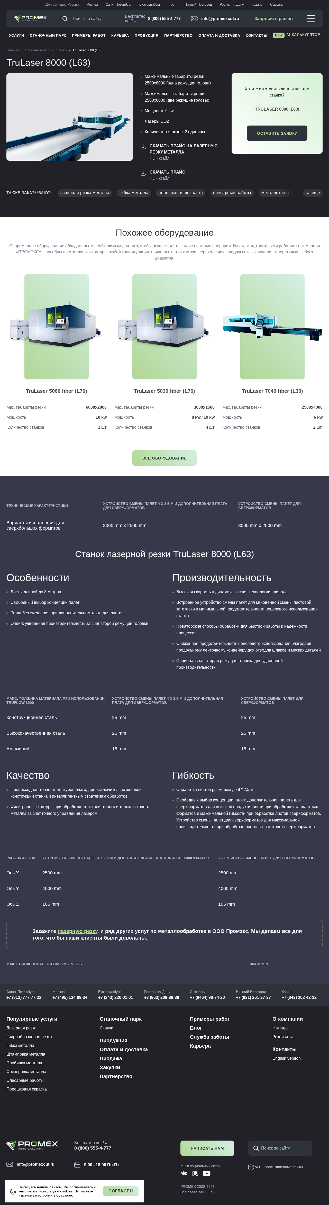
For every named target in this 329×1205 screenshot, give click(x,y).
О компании (287, 1019)
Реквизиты (282, 1037)
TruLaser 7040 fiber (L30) (272, 391)
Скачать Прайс (167, 172)
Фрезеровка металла (26, 1071)
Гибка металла (20, 1045)
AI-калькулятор (297, 35)
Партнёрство (178, 35)
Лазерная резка (21, 1028)
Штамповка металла (25, 1054)
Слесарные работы (25, 1080)
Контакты (256, 35)
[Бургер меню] (311, 18)
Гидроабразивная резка (29, 1037)
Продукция (146, 35)
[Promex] (30, 18)
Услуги (16, 35)
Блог (196, 1028)
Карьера (120, 35)
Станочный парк (48, 35)
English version (286, 1058)
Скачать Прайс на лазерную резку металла (184, 149)
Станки (106, 1028)
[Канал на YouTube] (207, 1173)
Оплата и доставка (219, 35)
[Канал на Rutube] (195, 1173)
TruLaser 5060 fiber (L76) (56, 391)
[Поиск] (66, 18)
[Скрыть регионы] (172, 5)
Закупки (110, 1067)
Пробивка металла (24, 1063)
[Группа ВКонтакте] (184, 1173)
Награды (280, 1028)
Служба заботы (209, 1037)
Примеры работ (89, 35)
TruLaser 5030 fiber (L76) (164, 391)
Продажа (111, 1058)
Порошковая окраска (26, 1089)
